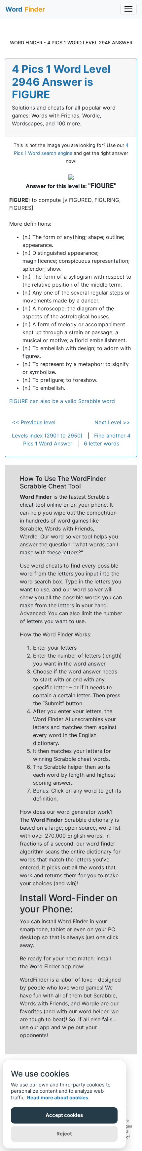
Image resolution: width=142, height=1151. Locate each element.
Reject (64, 1133)
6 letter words (101, 443)
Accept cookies (64, 1115)
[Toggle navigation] (128, 9)
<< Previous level (33, 422)
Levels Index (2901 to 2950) (47, 435)
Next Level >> (112, 422)
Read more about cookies (57, 1097)
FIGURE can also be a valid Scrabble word (62, 401)
